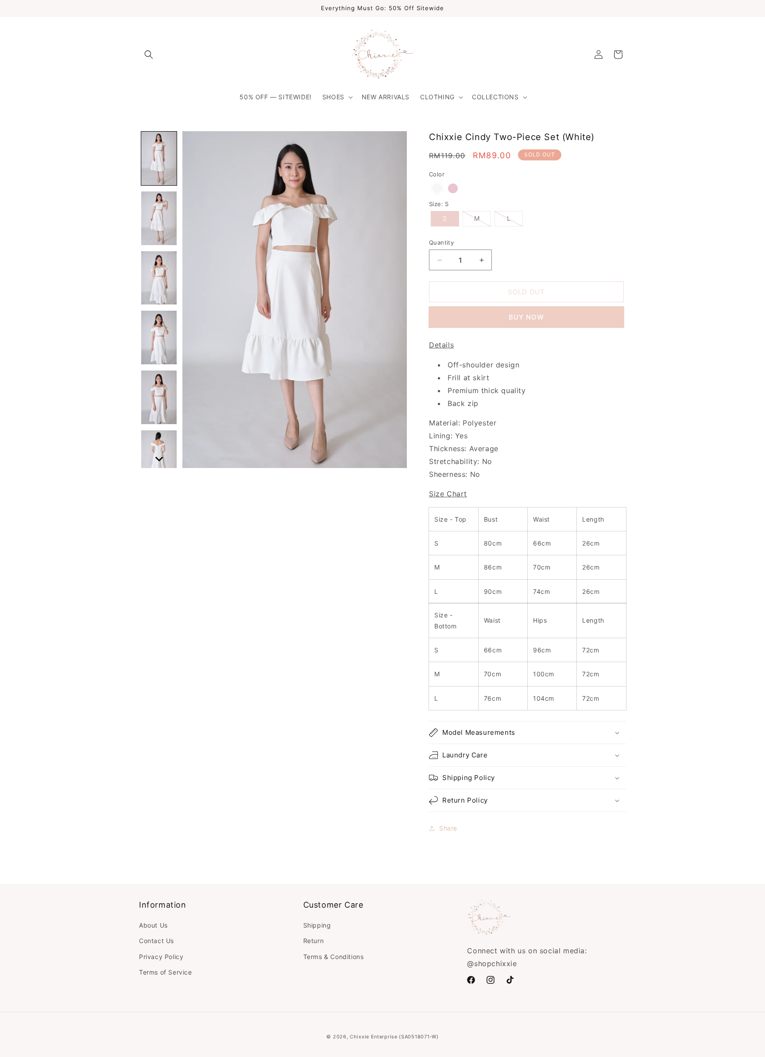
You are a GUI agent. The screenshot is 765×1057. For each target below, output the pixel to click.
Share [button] (448, 828)
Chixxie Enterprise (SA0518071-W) (394, 1037)
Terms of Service (165, 972)
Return (313, 940)
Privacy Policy (161, 956)
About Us (153, 925)
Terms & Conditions (333, 956)
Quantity (441, 242)
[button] (148, 54)
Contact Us (156, 940)
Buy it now (526, 317)
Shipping (317, 925)
